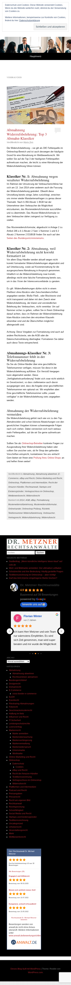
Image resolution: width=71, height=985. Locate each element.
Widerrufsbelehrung (31, 517)
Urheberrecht (15, 827)
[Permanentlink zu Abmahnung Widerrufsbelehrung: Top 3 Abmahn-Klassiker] (35, 105)
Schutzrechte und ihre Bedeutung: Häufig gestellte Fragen (36, 571)
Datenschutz (18, 763)
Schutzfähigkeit (16, 810)
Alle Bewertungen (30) (16, 871)
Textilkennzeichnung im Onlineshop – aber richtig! (32, 575)
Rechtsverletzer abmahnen (25, 677)
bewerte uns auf (32, 604)
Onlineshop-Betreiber (32, 443)
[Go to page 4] (40, 653)
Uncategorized (16, 823)
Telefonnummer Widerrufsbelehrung (25, 513)
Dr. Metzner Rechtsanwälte (39, 585)
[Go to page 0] (29, 653)
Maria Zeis (28, 142)
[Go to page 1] (32, 653)
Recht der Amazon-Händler (25, 773)
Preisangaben (15, 793)
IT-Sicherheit (15, 720)
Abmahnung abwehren (46, 474)
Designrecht (14, 683)
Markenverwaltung (21, 743)
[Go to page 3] (38, 653)
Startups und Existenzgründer (23, 817)
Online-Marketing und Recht (49, 478)
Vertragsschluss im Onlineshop (39, 491)
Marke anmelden (20, 733)
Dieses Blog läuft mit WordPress (25, 969)
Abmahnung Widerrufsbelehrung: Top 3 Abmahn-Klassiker (27, 134)
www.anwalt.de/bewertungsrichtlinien (26, 935)
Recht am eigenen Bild (19, 800)
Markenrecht (15, 730)
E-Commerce (15, 690)
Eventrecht (14, 700)
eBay (33, 500)
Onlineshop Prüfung (31, 509)
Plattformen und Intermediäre (33, 482)
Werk (11, 833)
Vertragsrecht (14, 517)
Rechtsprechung (16, 807)
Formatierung (43, 500)
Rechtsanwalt (31, 487)
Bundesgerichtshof (18, 680)
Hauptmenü (35, 56)
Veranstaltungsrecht (18, 830)
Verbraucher (49, 513)
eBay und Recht (27, 478)
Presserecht (14, 797)
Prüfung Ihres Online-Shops (47, 457)
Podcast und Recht (18, 790)
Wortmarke (17, 753)
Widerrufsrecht (33, 495)
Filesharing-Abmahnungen (21, 703)
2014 (22, 500)
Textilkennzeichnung (22, 777)
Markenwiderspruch (21, 747)
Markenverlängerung (22, 740)
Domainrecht (15, 687)
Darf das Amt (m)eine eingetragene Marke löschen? (33, 578)
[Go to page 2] (35, 653)
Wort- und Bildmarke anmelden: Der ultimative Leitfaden (35, 568)
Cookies (19, 767)
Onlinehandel (14, 509)
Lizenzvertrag (15, 727)
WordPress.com (35, 972)
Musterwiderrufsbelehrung (20, 504)
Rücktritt (45, 509)
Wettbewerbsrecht (16, 495)
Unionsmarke (18, 750)
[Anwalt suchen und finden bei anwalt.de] (24, 944)
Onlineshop (13, 482)
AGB (28, 500)
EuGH (12, 697)
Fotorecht (13, 707)
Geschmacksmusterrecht (20, 710)
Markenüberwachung (22, 737)
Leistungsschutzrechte (19, 723)
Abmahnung (29, 474)
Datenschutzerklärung (29, 20)
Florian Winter (33, 616)
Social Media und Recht (20, 813)
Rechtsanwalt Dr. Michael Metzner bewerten (23, 919)
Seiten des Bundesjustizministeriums (25, 238)
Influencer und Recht (18, 717)
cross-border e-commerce (24, 693)
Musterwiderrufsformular (45, 504)
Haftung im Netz (16, 713)
